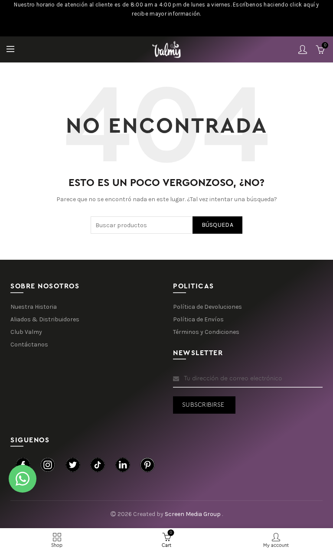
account (302, 49)
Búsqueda (217, 225)
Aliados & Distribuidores (44, 319)
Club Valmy (26, 332)
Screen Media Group (193, 514)
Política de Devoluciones (207, 306)
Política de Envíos (198, 319)
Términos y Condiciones (206, 332)
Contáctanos (29, 344)
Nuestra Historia (33, 306)
